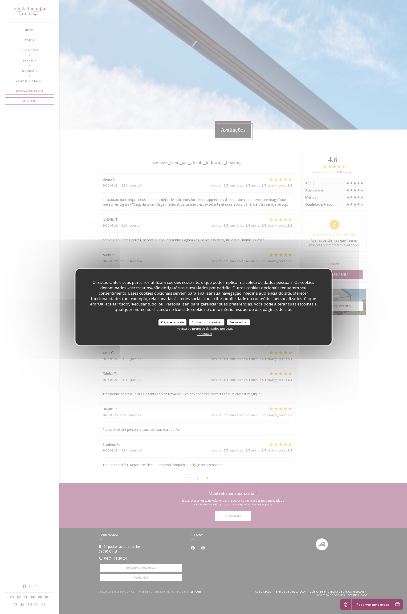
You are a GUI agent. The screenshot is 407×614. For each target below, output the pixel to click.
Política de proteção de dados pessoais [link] (205, 328)
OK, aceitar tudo (172, 322)
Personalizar (238, 322)
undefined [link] (204, 334)
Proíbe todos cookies (207, 322)
